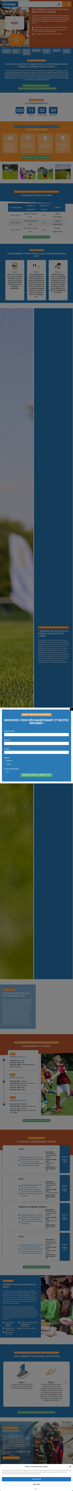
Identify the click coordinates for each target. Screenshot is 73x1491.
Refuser (36, 1484)
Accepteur (36, 1479)
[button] (70, 1467)
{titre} (35, 1488)
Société (6, 749)
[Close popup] (71, 709)
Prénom (7, 740)
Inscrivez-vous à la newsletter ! (36, 775)
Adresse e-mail (9, 731)
